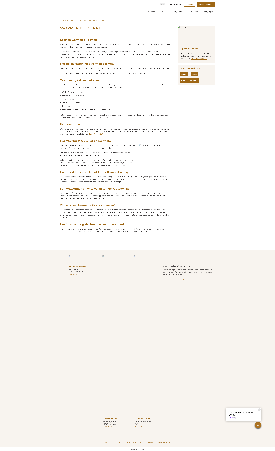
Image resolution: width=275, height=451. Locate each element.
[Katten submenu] (167, 11)
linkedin (81, 280)
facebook (135, 433)
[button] (258, 425)
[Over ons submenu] (198, 11)
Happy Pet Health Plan (97, 134)
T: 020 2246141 (139, 426)
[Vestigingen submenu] (214, 11)
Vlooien (184, 74)
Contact (179, 4)
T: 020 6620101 (74, 274)
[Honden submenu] (156, 11)
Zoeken (172, 4)
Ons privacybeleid (164, 442)
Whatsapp (190, 4)
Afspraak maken (205, 4)
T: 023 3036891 (107, 426)
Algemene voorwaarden (148, 442)
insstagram (140, 433)
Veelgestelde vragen (131, 442)
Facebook (104, 433)
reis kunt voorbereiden (199, 59)
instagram (75, 280)
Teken (194, 74)
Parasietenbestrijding (189, 80)
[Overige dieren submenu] (185, 11)
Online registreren (187, 280)
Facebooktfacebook (70, 280)
